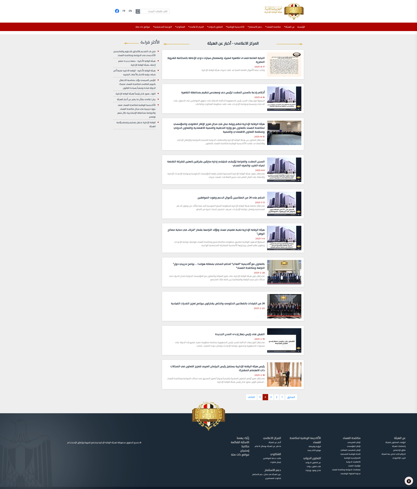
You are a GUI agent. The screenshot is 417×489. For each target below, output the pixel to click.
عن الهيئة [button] (290, 27)
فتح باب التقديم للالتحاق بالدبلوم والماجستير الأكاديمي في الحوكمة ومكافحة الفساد (134, 53)
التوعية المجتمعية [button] (163, 27)
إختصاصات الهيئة (399, 446)
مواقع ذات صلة (143, 27)
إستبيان (244, 450)
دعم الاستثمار (273, 470)
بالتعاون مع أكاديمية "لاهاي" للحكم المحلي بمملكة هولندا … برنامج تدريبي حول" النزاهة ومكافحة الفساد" (219, 266)
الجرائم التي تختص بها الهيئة (393, 454)
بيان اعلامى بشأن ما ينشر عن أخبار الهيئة (136, 99)
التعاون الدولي (312, 458)
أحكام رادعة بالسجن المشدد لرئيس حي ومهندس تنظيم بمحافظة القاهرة (223, 92)
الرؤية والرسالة (315, 446)
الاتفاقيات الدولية (353, 461)
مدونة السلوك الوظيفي (350, 473)
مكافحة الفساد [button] (273, 27)
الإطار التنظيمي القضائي (350, 450)
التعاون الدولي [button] (215, 27)
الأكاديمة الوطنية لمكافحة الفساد (305, 440)
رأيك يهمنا (243, 438)
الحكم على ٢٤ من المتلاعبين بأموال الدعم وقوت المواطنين (231, 198)
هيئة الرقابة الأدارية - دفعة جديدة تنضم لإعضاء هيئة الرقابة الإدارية (137, 63)
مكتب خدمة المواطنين (272, 458)
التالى (251, 397)
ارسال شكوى (275, 462)
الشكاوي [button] (180, 27)
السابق (291, 397)
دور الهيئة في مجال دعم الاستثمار (266, 474)
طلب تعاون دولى (314, 466)
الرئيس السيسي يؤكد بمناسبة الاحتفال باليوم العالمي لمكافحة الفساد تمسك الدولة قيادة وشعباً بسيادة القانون (137, 84)
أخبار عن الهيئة (275, 442)
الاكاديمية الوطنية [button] (235, 27)
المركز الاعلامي (272, 438)
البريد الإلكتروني (399, 458)
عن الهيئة (400, 438)
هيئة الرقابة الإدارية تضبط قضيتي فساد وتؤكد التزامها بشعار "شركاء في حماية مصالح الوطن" (216, 232)
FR (123, 11)
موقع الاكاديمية (314, 450)
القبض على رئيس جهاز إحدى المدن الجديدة (240, 334)
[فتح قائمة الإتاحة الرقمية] (409, 481)
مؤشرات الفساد (354, 465)
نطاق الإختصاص (399, 450)
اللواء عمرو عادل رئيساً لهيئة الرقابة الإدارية (136, 94)
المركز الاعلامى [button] (196, 27)
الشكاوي (275, 454)
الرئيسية (301, 27)
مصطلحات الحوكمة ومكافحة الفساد (346, 469)
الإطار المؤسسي (353, 446)
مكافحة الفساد (351, 438)
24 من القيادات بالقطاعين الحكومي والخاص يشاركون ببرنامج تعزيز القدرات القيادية (218, 303)
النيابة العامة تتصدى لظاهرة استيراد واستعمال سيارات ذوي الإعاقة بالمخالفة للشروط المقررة (216, 60)
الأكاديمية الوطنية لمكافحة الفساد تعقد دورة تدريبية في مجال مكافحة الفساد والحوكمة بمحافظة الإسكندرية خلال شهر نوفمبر (136, 111)
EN (130, 11)
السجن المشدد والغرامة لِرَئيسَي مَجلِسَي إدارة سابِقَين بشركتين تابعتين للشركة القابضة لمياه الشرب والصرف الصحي (216, 163)
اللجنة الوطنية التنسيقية (350, 454)
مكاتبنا (245, 446)
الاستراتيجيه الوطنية (352, 458)
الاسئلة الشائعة (240, 442)
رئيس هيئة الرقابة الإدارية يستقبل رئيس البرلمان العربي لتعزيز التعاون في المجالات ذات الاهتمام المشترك (217, 368)
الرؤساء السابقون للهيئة (395, 442)
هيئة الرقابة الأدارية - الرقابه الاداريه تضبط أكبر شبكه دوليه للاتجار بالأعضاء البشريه (134, 72)
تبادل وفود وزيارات (313, 470)
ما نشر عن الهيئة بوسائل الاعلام (268, 446)
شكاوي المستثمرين (273, 478)
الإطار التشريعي (353, 442)
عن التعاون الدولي (313, 462)
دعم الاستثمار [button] (255, 27)
